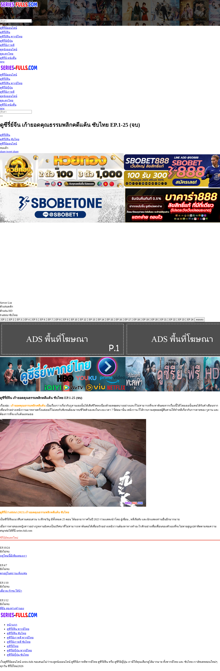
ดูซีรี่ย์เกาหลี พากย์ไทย (20, 637)
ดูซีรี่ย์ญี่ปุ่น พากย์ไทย (19, 650)
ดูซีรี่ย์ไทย (12, 646)
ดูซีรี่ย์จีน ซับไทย (16, 633)
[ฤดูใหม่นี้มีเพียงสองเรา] (110, 541)
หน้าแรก (12, 624)
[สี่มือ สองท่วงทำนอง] (110, 594)
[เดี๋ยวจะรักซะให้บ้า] (110, 577)
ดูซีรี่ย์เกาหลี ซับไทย (18, 641)
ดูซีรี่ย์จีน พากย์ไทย (18, 629)
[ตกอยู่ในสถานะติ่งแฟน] (110, 559)
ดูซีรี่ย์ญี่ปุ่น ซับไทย (18, 654)
